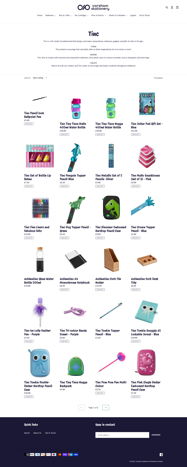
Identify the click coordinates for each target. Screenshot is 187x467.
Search (27, 433)
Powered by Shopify (156, 461)
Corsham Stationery (142, 461)
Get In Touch (50, 433)
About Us (37, 433)
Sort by (27, 78)
